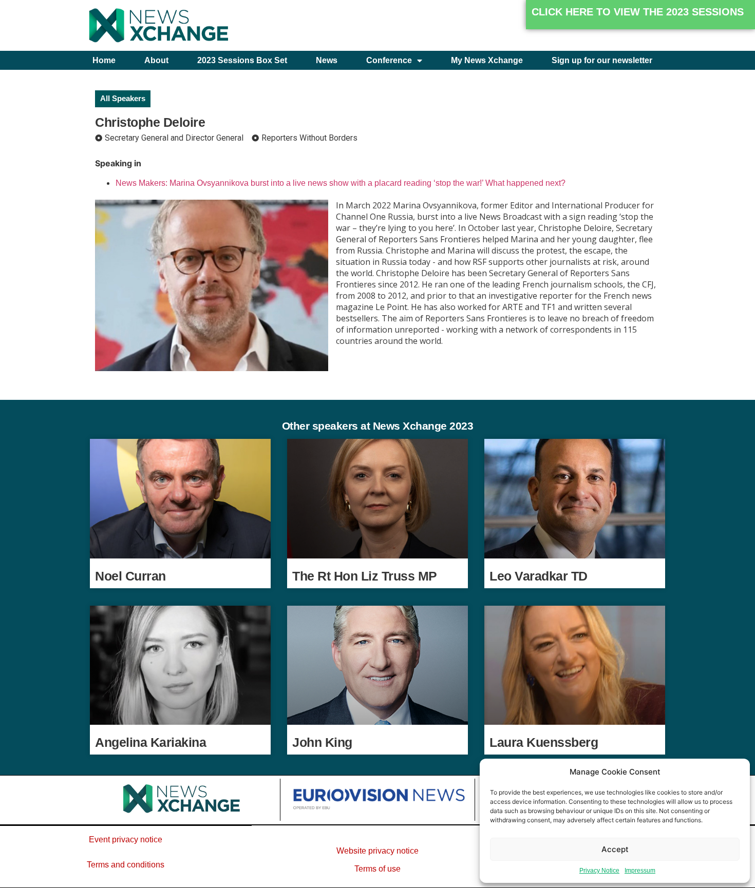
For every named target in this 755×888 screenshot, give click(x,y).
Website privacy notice (377, 850)
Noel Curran (130, 576)
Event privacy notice (125, 839)
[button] (640, 14)
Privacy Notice (599, 870)
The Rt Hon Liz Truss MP (364, 576)
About (156, 60)
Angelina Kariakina (150, 742)
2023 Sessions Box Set (242, 60)
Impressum (640, 870)
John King (322, 742)
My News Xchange (487, 60)
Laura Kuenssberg (543, 742)
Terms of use (377, 868)
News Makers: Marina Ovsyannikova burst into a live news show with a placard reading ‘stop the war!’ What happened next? (340, 183)
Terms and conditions (125, 864)
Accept (615, 849)
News (326, 60)
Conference (389, 60)
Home (104, 60)
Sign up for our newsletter (602, 60)
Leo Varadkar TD (538, 576)
